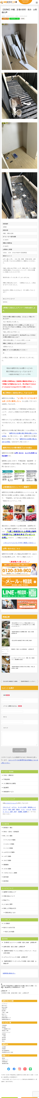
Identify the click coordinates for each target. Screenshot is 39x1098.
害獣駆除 (6, 864)
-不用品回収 (4, 1025)
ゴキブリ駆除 (7, 860)
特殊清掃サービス (8, 791)
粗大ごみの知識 (9, 931)
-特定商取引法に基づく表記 (7, 1052)
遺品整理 (6, 787)
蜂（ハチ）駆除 (7, 835)
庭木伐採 (6, 877)
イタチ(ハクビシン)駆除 (10, 873)
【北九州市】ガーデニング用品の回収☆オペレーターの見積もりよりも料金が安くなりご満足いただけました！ (23, 624)
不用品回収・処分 (14, 18)
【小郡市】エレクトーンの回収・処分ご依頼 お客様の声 (19, 942)
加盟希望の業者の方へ (9, 973)
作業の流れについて (9, 896)
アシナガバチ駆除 (10, 840)
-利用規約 (4, 1048)
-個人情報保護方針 (5, 1050)
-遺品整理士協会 (5, 1063)
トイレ (23, 809)
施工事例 (3, 1010)
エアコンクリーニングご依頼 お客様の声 (15, 957)
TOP (19, 986)
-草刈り (3, 1041)
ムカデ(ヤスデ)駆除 (9, 852)
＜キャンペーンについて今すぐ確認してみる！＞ (19, 542)
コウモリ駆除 (7, 868)
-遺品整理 (4, 1027)
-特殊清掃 (4, 1034)
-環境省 (3, 1058)
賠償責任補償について (6, 1017)
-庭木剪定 (4, 1039)
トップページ (4, 1003)
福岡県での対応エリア (9, 892)
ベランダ (28, 809)
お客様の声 (5, 18)
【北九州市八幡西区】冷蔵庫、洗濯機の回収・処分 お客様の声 (11, 681)
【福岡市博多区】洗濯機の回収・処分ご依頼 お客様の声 (23, 632)
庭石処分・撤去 (7, 827)
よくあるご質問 (7, 904)
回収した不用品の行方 (9, 908)
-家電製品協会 (5, 1061)
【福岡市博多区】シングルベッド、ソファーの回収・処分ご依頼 (29, 681)
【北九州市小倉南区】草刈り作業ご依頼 (21, 640)
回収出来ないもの (10, 912)
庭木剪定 (6, 881)
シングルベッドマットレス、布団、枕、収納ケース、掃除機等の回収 (23, 658)
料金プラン (6, 900)
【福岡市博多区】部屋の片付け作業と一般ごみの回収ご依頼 (23, 667)
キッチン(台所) (22, 807)
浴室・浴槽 (11, 809)
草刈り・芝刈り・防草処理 (11, 831)
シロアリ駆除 (7, 856)
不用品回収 (6, 779)
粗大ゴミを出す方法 (9, 927)
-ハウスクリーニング (6, 1032)
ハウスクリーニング (11, 803)
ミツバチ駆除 (9, 848)
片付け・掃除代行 (8, 775)
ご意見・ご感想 (5, 1012)
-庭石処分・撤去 (5, 1030)
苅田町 (22, 18)
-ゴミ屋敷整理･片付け (6, 1028)
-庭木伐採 (4, 1037)
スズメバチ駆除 (9, 844)
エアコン (14, 807)
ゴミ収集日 (6, 923)
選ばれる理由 (4, 1007)
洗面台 (18, 809)
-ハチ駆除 (4, 1035)
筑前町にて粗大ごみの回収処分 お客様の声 (22, 649)
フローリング (6, 807)
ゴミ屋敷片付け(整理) (9, 783)
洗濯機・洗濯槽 (22, 811)
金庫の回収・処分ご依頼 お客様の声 (14, 946)
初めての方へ (4, 1005)
